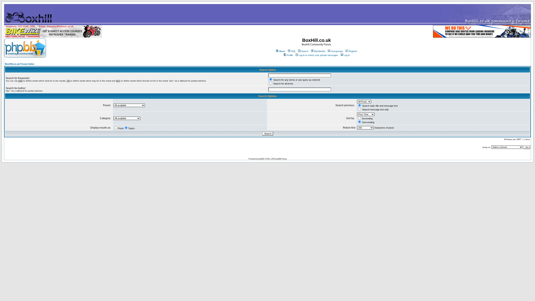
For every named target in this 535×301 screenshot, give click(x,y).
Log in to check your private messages (318, 55)
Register (353, 51)
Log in (347, 55)
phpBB (261, 159)
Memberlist (319, 51)
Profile (290, 55)
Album (282, 51)
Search (304, 51)
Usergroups (337, 51)
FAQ (293, 51)
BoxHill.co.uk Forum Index (19, 64)
